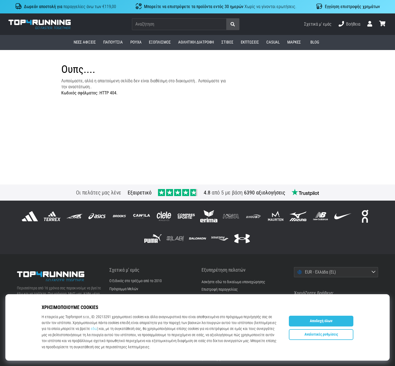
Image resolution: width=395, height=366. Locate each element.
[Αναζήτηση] (232, 24)
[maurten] (276, 216)
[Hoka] (231, 216)
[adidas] (30, 216)
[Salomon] (197, 238)
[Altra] (74, 216)
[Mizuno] (298, 216)
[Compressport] (186, 216)
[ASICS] (97, 216)
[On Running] (365, 216)
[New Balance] (320, 216)
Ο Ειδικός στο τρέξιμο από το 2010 (135, 281)
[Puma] (153, 238)
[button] (222, 24)
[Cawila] (141, 216)
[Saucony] (220, 238)
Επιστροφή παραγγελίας (220, 289)
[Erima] (209, 216)
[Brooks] (119, 216)
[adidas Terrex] (52, 216)
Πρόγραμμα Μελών (123, 289)
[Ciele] (164, 216)
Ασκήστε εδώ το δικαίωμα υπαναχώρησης (233, 282)
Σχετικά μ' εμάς (318, 24)
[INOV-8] (253, 216)
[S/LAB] (175, 238)
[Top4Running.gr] (59, 276)
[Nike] (343, 216)
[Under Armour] (242, 238)
